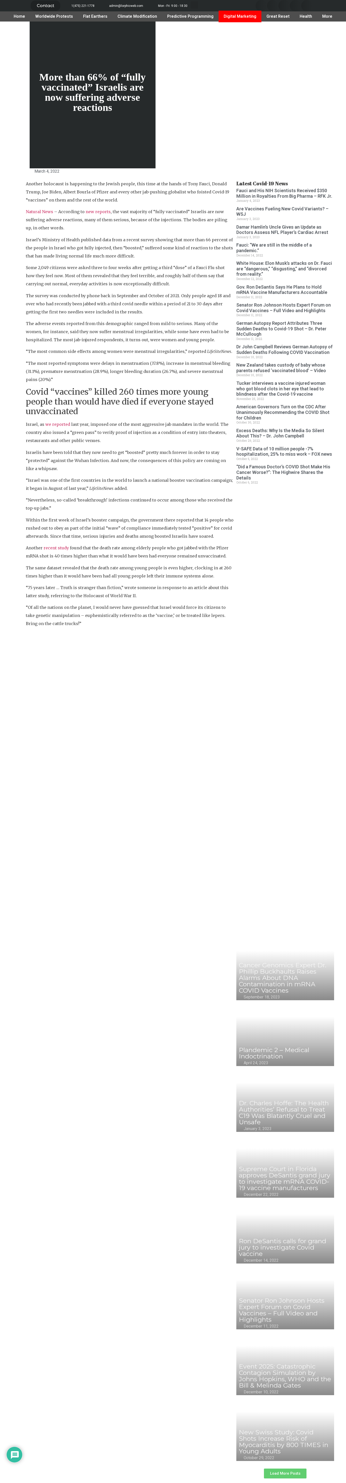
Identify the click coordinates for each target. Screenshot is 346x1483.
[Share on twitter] (272, 5)
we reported (57, 424)
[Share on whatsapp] (307, 5)
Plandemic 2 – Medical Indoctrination (274, 1053)
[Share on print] (17, 259)
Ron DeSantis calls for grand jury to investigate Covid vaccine (282, 1247)
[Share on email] (17, 242)
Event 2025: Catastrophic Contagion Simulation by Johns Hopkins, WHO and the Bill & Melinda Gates (285, 1375)
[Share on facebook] (261, 5)
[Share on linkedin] (284, 5)
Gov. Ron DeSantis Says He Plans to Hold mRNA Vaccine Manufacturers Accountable (281, 289)
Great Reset (278, 16)
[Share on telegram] (295, 5)
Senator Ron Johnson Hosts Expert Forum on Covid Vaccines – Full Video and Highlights (283, 307)
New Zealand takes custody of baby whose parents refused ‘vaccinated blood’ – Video (281, 367)
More (327, 16)
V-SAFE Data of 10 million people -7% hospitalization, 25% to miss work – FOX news (284, 451)
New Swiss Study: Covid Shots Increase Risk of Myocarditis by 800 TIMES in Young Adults (283, 1441)
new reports (98, 211)
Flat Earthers (95, 16)
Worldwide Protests (54, 16)
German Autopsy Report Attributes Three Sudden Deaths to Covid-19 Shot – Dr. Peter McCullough (281, 328)
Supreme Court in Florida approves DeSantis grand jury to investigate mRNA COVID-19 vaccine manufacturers (284, 1178)
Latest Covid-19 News (262, 183)
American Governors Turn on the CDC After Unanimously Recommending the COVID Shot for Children (283, 412)
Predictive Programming (190, 16)
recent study (56, 547)
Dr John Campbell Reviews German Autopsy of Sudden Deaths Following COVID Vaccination (284, 349)
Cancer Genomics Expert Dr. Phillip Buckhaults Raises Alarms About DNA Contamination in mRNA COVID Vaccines (282, 977)
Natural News (39, 211)
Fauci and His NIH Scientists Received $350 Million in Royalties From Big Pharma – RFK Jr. (284, 193)
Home (19, 16)
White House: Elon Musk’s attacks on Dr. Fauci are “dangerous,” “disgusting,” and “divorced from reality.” (284, 268)
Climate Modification (137, 16)
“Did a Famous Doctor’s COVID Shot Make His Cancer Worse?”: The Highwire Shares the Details (283, 472)
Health (306, 16)
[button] (45, 6)
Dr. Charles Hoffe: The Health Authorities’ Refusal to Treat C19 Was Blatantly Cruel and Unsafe (284, 1112)
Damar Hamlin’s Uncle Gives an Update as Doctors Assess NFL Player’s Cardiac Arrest (282, 229)
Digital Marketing (240, 16)
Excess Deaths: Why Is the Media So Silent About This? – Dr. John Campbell (280, 433)
